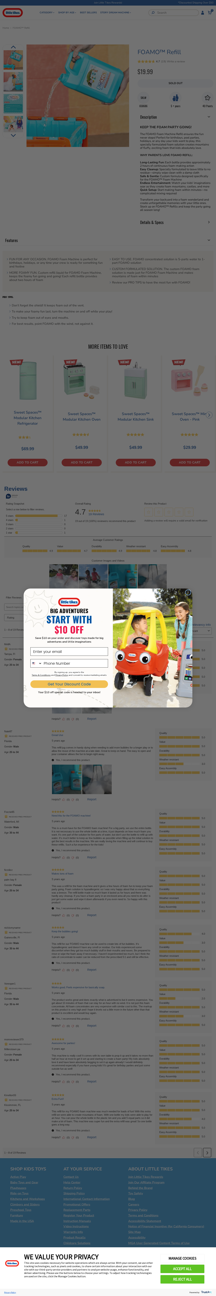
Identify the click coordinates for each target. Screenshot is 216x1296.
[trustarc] (206, 1292)
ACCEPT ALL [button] (182, 1268)
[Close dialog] (188, 592)
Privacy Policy (10, 1292)
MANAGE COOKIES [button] (182, 1258)
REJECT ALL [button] (182, 1279)
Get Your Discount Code (69, 684)
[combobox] (36, 663)
